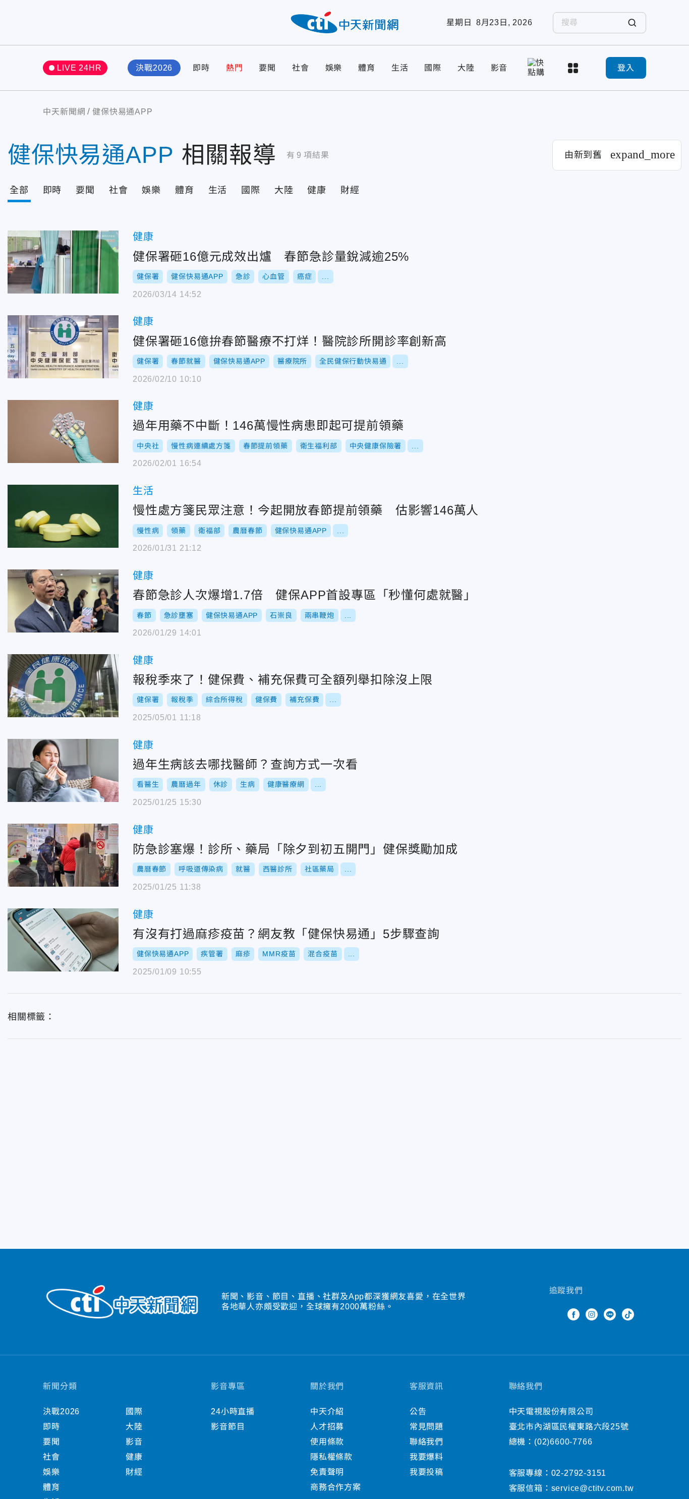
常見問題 (426, 1426)
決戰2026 (154, 68)
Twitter (555, 1314)
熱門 (234, 68)
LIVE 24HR (79, 68)
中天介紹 (327, 1411)
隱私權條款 (331, 1457)
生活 (400, 68)
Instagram (592, 1314)
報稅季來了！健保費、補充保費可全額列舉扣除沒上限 (63, 685)
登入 (626, 68)
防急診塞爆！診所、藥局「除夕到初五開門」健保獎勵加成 (63, 855)
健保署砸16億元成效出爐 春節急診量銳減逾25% (63, 262)
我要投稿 (426, 1472)
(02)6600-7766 (563, 1441)
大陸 (466, 68)
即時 (201, 68)
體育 (366, 68)
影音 (499, 68)
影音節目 (228, 1426)
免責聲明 (327, 1472)
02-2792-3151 (579, 1473)
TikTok (628, 1314)
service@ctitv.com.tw (592, 1488)
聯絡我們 (426, 1441)
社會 (300, 68)
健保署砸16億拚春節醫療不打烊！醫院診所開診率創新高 (63, 346)
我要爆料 (426, 1457)
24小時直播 (233, 1411)
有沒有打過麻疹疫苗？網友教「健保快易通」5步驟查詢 (63, 939)
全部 (19, 190)
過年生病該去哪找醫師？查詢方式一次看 (63, 770)
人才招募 (327, 1426)
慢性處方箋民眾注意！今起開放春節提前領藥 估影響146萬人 (63, 516)
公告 (418, 1411)
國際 (432, 68)
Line (610, 1314)
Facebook (573, 1314)
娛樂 (333, 68)
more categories (574, 68)
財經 (350, 190)
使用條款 (327, 1441)
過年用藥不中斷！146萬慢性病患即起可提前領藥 (63, 431)
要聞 (267, 68)
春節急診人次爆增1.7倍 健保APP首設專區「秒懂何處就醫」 (63, 600)
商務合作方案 (335, 1487)
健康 (316, 190)
